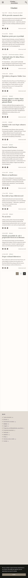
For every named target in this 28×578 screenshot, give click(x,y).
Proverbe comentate (18, 13)
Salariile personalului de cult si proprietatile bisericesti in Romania (13, 236)
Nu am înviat (6, 216)
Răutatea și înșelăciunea (9, 175)
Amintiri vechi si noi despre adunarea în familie (14, 125)
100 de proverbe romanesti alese (12, 15)
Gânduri (10, 13)
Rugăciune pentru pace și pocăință (13, 36)
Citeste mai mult (22, 28)
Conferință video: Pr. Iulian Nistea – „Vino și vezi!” (13, 58)
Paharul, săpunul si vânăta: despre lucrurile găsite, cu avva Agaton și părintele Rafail (13, 100)
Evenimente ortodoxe (14, 54)
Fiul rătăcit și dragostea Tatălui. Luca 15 (14, 77)
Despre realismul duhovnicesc (11, 256)
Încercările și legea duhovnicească (12, 196)
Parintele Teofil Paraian (9, 147)
